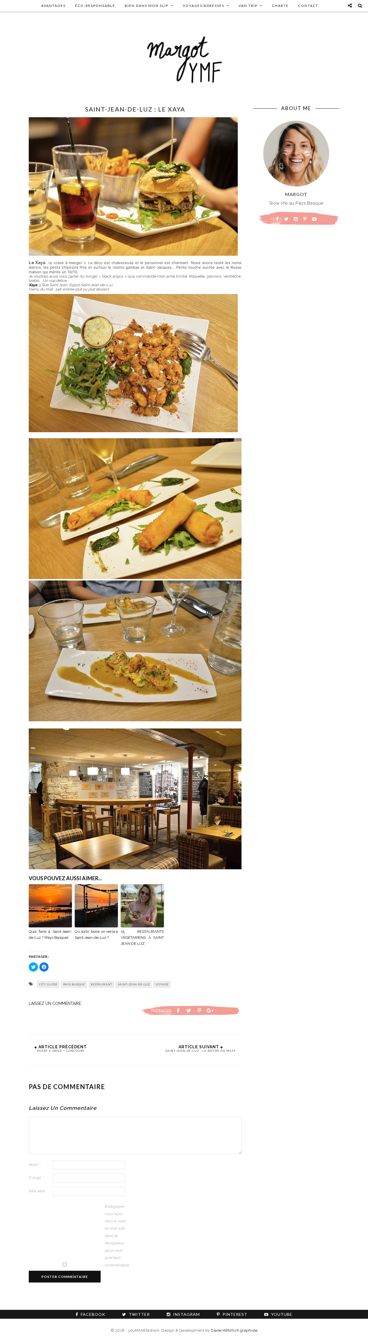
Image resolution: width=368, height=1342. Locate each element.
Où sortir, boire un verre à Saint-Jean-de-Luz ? (96, 934)
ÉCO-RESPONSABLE (95, 5)
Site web (37, 1191)
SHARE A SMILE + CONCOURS (60, 1050)
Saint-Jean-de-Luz (134, 984)
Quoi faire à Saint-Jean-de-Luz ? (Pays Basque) (50, 934)
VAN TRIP (248, 5)
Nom (34, 1164)
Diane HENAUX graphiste (234, 1330)
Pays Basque (74, 984)
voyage (162, 984)
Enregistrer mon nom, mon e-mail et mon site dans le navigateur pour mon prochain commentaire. (116, 1235)
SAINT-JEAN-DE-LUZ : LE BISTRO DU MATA (201, 1050)
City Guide (48, 984)
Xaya (33, 285)
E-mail (36, 1178)
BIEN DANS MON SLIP (146, 5)
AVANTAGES (53, 5)
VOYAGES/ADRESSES (203, 5)
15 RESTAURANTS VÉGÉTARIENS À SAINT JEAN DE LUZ (142, 937)
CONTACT (308, 5)
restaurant (101, 984)
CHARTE (280, 5)
